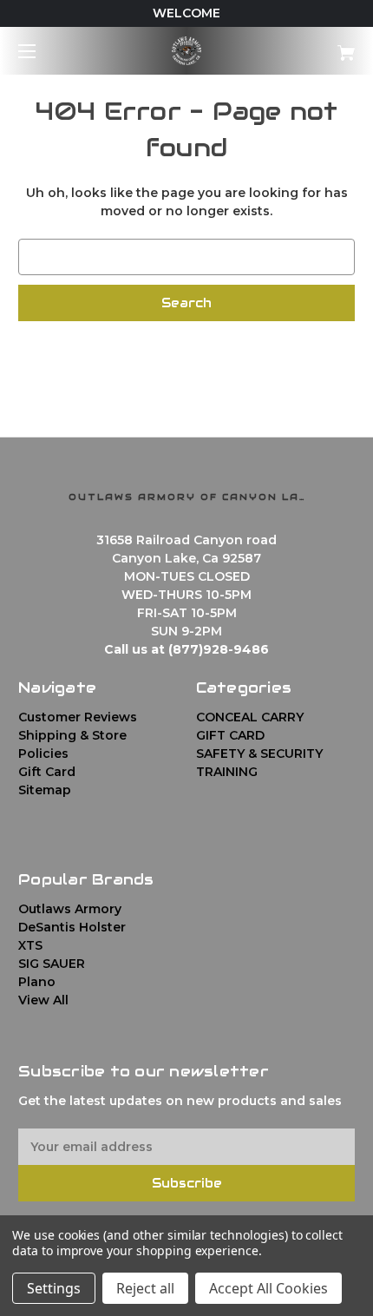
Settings (54, 1288)
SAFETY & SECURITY (259, 753)
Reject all (145, 1288)
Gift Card (46, 772)
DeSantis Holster (72, 927)
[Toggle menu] (42, 51)
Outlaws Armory (69, 909)
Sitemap (44, 790)
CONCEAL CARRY (250, 717)
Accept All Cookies (268, 1288)
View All (43, 1000)
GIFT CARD (230, 735)
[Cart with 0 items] (321, 46)
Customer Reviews (77, 717)
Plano (37, 982)
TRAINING (227, 772)
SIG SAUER (51, 963)
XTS (30, 945)
